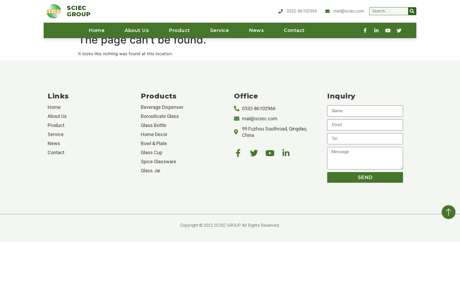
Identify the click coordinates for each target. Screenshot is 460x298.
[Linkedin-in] (286, 153)
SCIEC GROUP (79, 11)
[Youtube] (270, 153)
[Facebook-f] (238, 153)
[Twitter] (254, 153)
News (256, 30)
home (97, 30)
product (179, 30)
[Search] (412, 11)
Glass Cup (151, 152)
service (219, 30)
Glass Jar (151, 170)
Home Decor (154, 134)
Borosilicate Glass (160, 116)
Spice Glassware (158, 161)
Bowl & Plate (154, 143)
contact (294, 30)
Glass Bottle (153, 125)
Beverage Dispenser (162, 107)
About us (137, 30)
